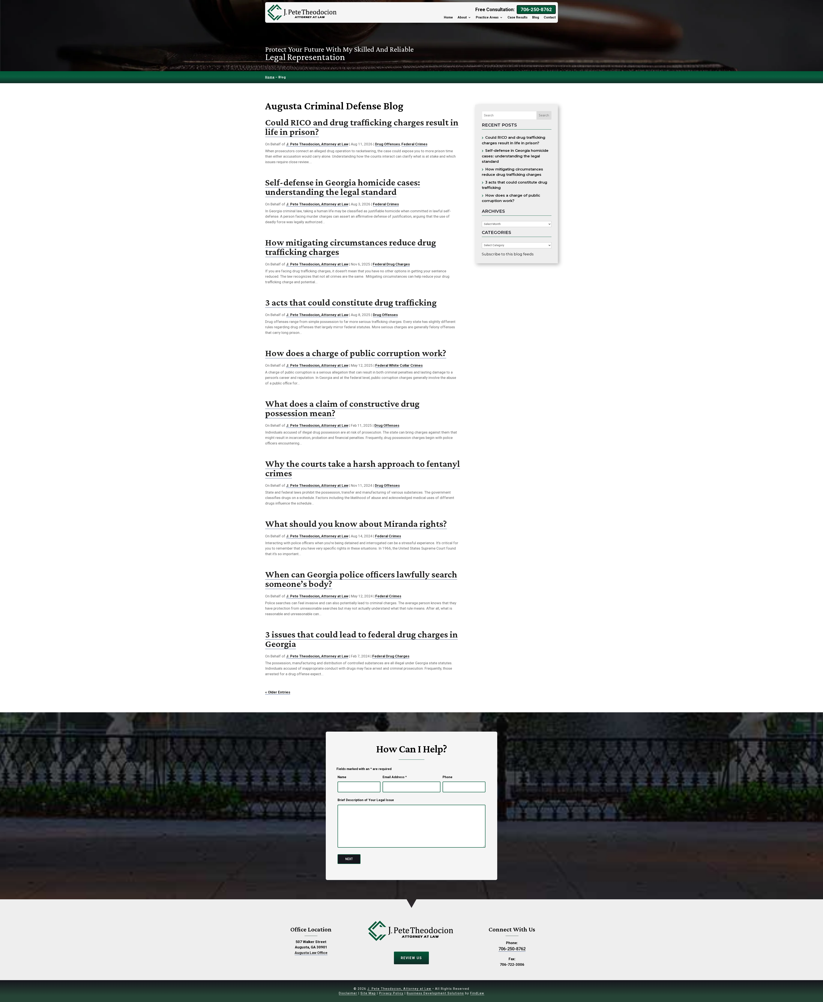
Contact (550, 17)
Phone (447, 777)
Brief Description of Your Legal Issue (366, 800)
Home (448, 17)
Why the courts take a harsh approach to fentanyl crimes (362, 468)
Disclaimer (348, 993)
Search (544, 115)
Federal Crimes (414, 144)
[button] (816, 995)
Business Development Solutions (435, 993)
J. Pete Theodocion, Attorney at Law (317, 144)
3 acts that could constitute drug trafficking (351, 302)
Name (342, 777)
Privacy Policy (391, 993)
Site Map (368, 993)
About (462, 17)
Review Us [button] (411, 958)
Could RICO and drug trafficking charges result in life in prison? (361, 127)
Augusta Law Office (311, 953)
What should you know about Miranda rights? (356, 523)
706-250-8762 (536, 9)
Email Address (395, 777)
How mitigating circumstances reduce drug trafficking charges (350, 247)
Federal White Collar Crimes (399, 365)
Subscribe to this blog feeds (508, 254)
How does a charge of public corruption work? (355, 353)
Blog (535, 17)
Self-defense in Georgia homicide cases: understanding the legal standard (342, 187)
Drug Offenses (387, 144)
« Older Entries (277, 692)
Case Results (517, 17)
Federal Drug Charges (391, 264)
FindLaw (477, 993)
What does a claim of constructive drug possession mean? (342, 408)
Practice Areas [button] (487, 17)
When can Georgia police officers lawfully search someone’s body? (361, 579)
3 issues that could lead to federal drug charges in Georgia (361, 639)
